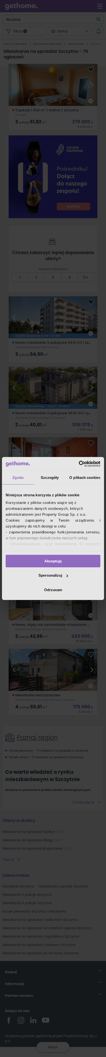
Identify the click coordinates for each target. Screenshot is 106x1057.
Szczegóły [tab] (50, 477)
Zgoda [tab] (17, 477)
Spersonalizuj (50, 575)
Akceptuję (53, 561)
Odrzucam (53, 590)
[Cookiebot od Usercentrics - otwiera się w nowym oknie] (78, 464)
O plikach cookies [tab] (84, 477)
